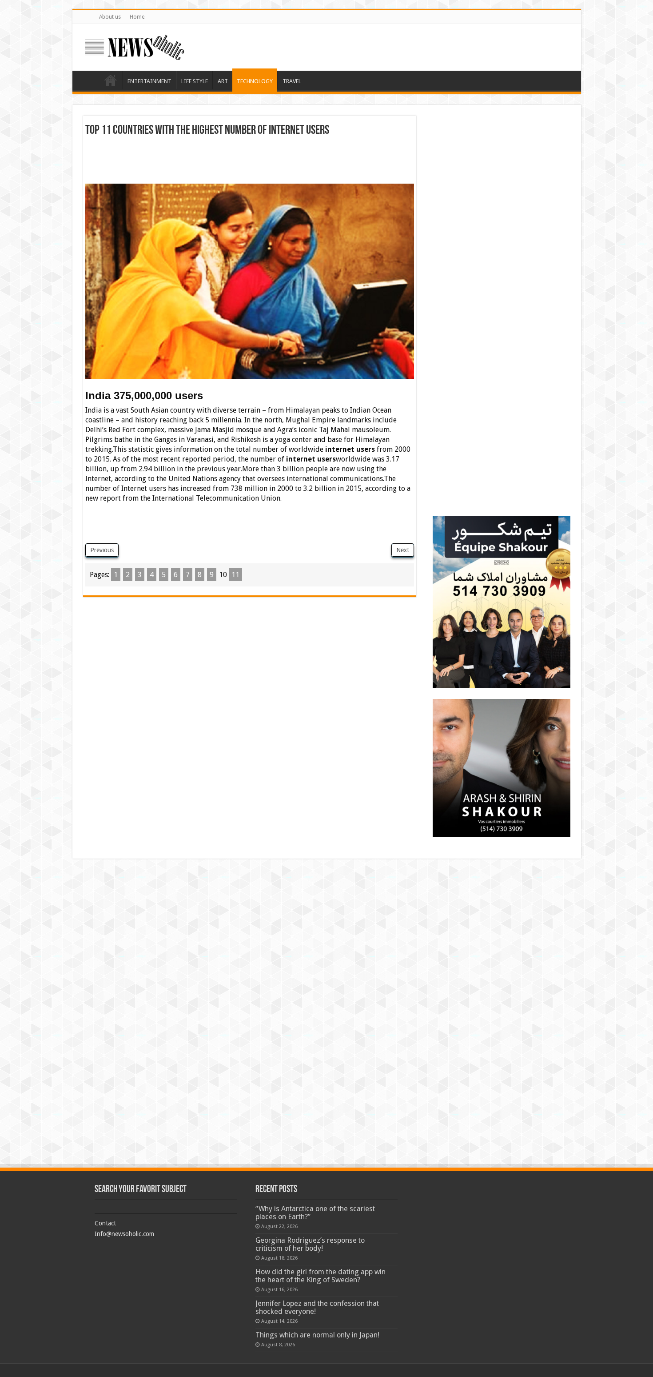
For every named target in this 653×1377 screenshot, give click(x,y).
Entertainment (149, 81)
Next (402, 550)
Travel (292, 81)
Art (223, 81)
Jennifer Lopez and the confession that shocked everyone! (317, 1307)
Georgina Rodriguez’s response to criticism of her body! (310, 1244)
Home (137, 17)
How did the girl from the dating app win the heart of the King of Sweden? (320, 1276)
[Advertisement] (249, 161)
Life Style (194, 81)
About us (110, 17)
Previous (102, 550)
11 (235, 574)
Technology (255, 81)
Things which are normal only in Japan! (317, 1335)
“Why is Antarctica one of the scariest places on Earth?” (315, 1212)
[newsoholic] (134, 45)
